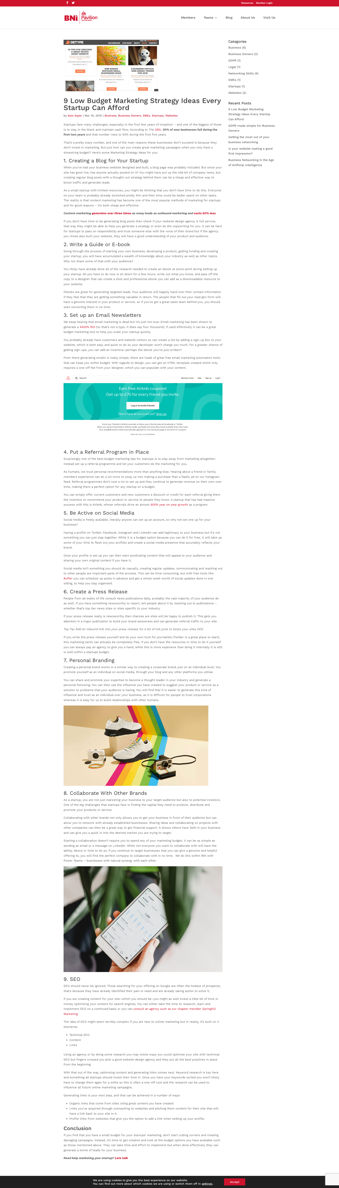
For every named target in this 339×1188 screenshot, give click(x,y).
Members (188, 17)
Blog (229, 17)
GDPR (232, 60)
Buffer (68, 578)
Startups (158, 115)
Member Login (264, 3)
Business (110, 115)
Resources (247, 3)
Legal (232, 67)
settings (207, 1183)
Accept (234, 1181)
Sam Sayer (75, 115)
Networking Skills (241, 73)
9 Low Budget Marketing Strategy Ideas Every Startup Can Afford (142, 104)
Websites (171, 115)
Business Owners (129, 115)
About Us (248, 17)
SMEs (146, 115)
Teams (208, 17)
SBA (158, 129)
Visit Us (269, 17)
